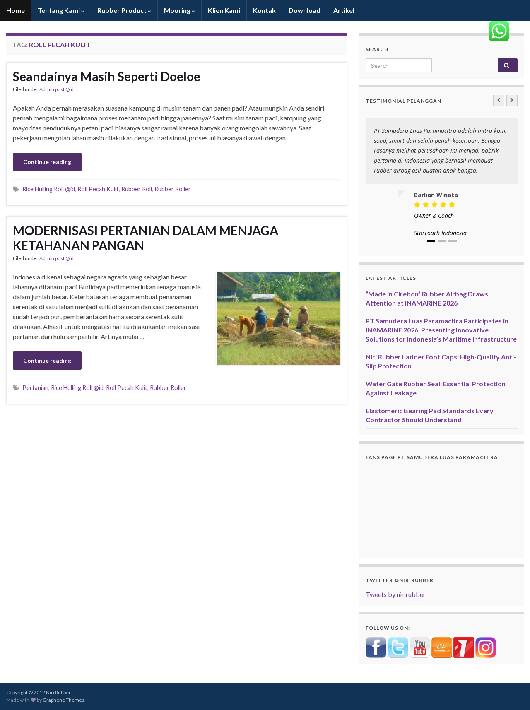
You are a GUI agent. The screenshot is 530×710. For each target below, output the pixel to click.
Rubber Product (122, 10)
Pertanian (35, 387)
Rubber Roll (136, 189)
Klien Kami (224, 10)
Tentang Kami (59, 10)
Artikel (343, 10)
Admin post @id (56, 89)
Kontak (264, 10)
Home (15, 10)
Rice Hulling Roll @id (48, 189)
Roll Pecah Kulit (98, 189)
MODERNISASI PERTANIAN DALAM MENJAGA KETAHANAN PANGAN (145, 238)
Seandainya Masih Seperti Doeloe (106, 76)
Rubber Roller (172, 189)
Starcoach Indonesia (440, 233)
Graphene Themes (63, 700)
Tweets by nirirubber (396, 594)
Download (304, 10)
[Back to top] (511, 691)
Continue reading (47, 161)
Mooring (178, 10)
